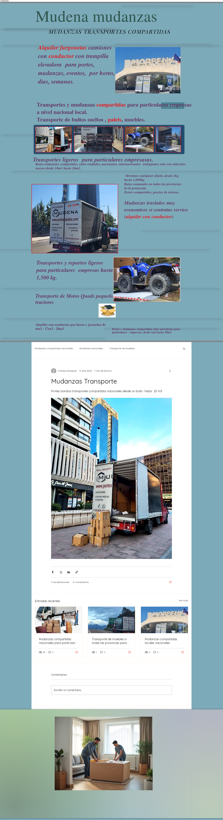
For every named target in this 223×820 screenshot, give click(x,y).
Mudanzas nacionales (91, 348)
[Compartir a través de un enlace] (76, 572)
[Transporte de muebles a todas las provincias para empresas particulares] (111, 620)
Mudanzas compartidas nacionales (54, 348)
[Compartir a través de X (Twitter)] (60, 572)
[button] (184, 348)
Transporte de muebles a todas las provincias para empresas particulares (109, 641)
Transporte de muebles (122, 348)
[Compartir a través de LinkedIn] (68, 572)
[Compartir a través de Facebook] (52, 572)
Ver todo (183, 600)
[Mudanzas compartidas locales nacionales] (164, 620)
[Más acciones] (170, 371)
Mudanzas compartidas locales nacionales (161, 641)
